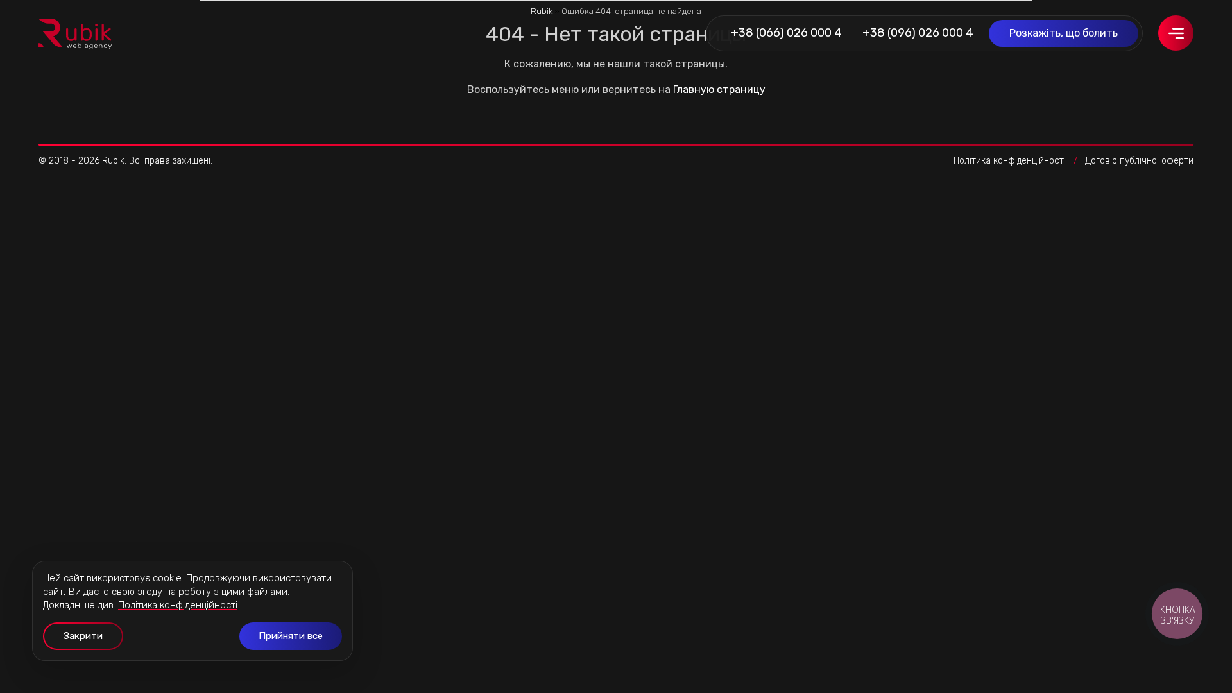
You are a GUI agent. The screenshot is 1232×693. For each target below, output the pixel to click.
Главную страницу (719, 89)
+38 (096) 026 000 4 (917, 33)
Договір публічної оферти (1139, 160)
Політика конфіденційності (1010, 160)
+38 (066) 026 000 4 (786, 33)
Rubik (541, 11)
